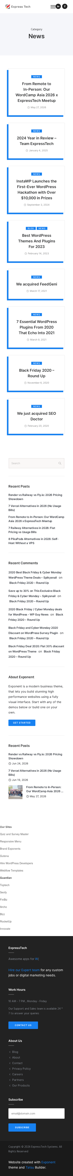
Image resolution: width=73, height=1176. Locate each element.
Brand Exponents (10, 848)
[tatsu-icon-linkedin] (58, 7)
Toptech (5, 885)
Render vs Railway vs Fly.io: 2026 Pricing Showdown (35, 497)
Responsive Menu (10, 841)
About (16, 1057)
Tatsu (30, 1167)
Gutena (4, 856)
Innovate (5, 928)
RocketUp (6, 921)
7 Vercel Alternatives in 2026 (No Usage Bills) (34, 508)
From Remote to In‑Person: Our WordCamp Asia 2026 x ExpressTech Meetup (37, 92)
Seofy (3, 892)
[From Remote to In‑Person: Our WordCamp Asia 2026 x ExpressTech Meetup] (15, 792)
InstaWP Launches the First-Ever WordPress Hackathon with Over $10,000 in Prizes (36, 189)
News (36, 76)
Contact (17, 1063)
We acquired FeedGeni (36, 284)
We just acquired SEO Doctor (36, 416)
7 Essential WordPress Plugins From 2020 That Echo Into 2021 (36, 327)
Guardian (6, 878)
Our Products (21, 1085)
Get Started (22, 722)
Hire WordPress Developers (16, 863)
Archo (3, 907)
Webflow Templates (11, 870)
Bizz (2, 914)
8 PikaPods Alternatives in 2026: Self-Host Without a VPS (33, 541)
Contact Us (23, 1025)
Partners (18, 1080)
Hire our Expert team (24, 970)
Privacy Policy (21, 1068)
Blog (31, 228)
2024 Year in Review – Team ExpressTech (36, 141)
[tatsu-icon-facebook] (64, 7)
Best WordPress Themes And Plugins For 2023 (36, 241)
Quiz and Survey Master (14, 834)
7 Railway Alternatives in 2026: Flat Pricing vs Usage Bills (31, 530)
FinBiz (3, 899)
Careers (17, 1074)
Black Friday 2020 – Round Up (36, 373)
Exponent (48, 1162)
